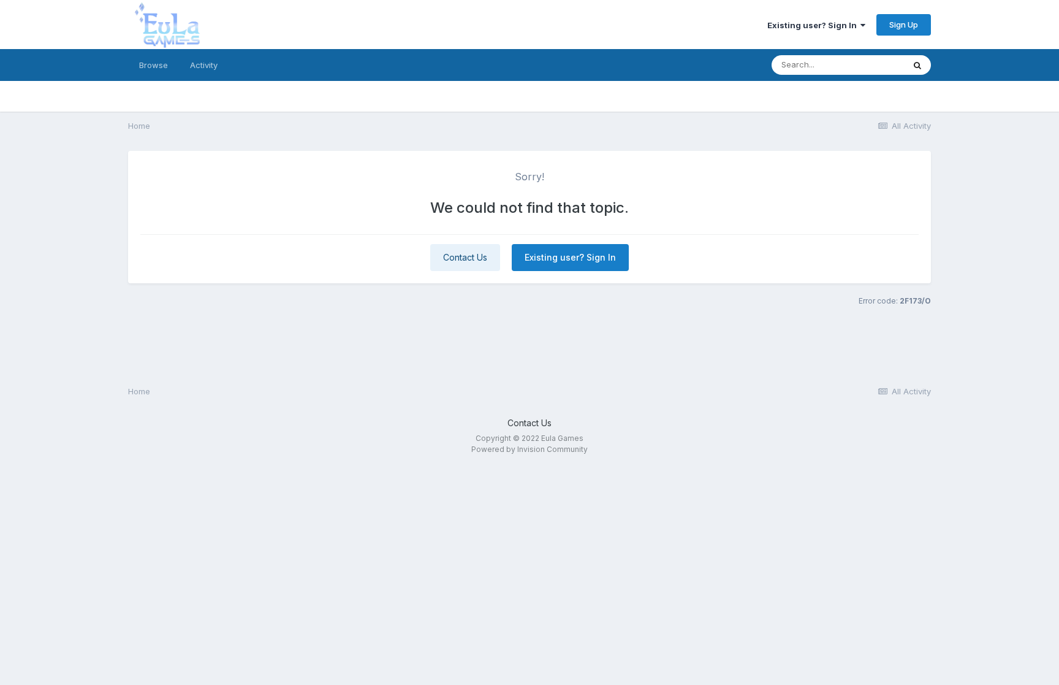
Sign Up (903, 24)
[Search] (917, 65)
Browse (153, 65)
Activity (204, 65)
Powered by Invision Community (529, 449)
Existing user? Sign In (813, 25)
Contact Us (465, 257)
